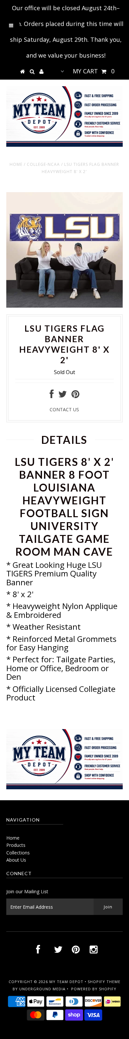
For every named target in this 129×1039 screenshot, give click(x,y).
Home (16, 164)
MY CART (93, 71)
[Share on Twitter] (62, 396)
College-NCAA (43, 164)
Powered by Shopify (93, 988)
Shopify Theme (104, 981)
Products (15, 845)
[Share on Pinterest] (75, 396)
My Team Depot (66, 981)
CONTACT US (64, 409)
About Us (16, 860)
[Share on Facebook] (52, 396)
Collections (18, 852)
